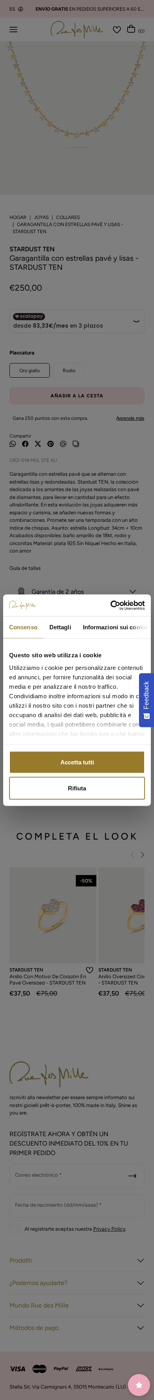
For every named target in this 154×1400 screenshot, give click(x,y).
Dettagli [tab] (60, 627)
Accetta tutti (77, 762)
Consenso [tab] (23, 627)
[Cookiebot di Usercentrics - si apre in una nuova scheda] (111, 605)
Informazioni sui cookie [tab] (115, 627)
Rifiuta (77, 787)
